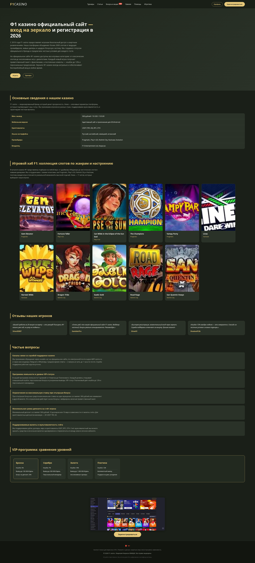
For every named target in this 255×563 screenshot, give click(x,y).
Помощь (137, 4)
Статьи (100, 4)
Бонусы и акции (114, 4)
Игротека (148, 4)
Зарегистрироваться (234, 4)
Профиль (217, 4)
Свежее (128, 4)
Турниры (90, 4)
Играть (15, 75)
